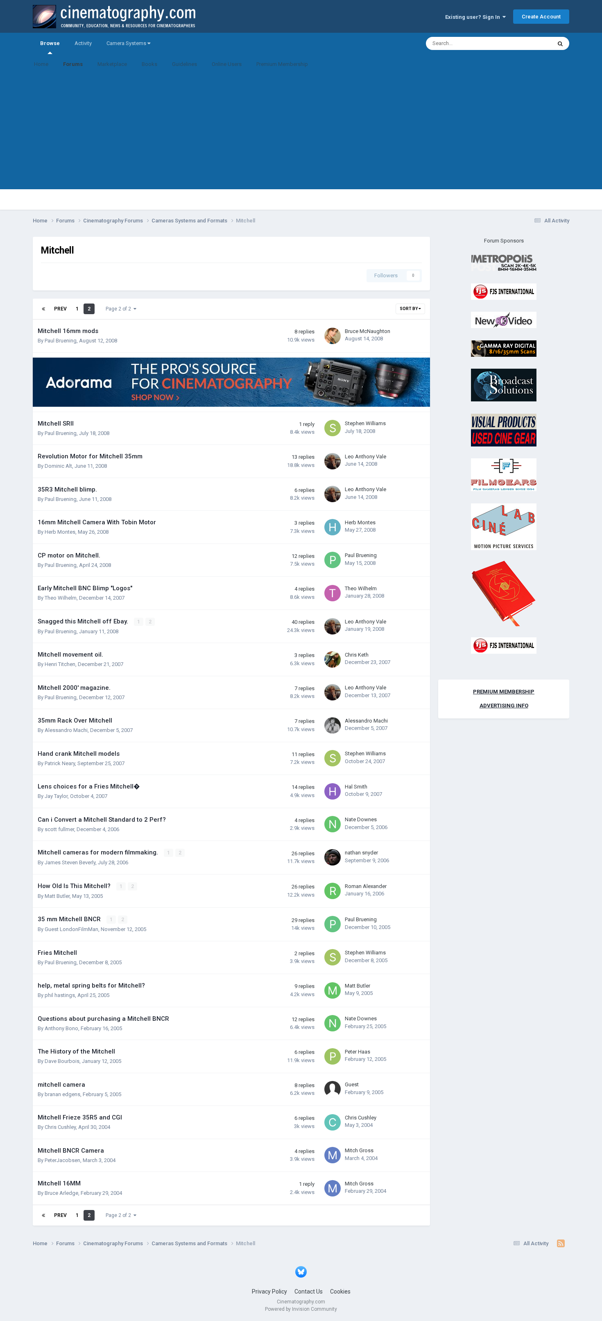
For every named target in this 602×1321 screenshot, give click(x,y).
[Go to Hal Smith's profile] (332, 791)
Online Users (227, 64)
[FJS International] (503, 291)
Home (41, 64)
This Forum (527, 43)
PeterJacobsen (62, 1160)
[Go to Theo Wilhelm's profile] (332, 593)
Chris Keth (357, 655)
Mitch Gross (359, 1150)
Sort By (409, 308)
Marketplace (112, 64)
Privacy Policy (269, 1291)
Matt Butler (57, 896)
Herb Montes (60, 532)
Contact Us (308, 1291)
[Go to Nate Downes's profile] (332, 824)
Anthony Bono (61, 1028)
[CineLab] (503, 526)
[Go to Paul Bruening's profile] (332, 560)
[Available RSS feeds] (560, 1243)
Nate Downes (361, 819)
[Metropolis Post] (503, 263)
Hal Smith (356, 787)
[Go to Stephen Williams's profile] (332, 428)
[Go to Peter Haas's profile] (332, 1056)
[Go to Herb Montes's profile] (332, 527)
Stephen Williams (365, 423)
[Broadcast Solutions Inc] (503, 385)
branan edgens (62, 1094)
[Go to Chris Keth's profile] (332, 659)
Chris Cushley (60, 1127)
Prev (60, 309)
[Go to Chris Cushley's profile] (332, 1122)
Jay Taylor (56, 796)
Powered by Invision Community (301, 1309)
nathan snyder (361, 853)
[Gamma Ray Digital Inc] (503, 348)
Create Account (541, 17)
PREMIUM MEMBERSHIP (503, 692)
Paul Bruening (61, 341)
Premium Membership (282, 64)
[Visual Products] (503, 429)
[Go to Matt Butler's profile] (332, 990)
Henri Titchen (60, 664)
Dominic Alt (58, 466)
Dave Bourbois (62, 1061)
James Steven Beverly (70, 862)
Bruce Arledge (61, 1193)
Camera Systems (126, 43)
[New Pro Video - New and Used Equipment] (503, 320)
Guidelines (184, 64)
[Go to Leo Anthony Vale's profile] (332, 461)
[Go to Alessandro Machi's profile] (332, 725)
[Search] (560, 43)
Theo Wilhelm (61, 598)
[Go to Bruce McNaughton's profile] (332, 336)
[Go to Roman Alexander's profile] (332, 891)
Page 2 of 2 (120, 309)
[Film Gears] (503, 474)
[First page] (43, 309)
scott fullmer (59, 829)
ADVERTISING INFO (504, 705)
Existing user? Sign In (473, 17)
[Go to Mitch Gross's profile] (332, 1155)
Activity (83, 43)
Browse (50, 43)
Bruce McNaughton (367, 331)
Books (149, 64)
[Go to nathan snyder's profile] (332, 857)
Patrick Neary (60, 763)
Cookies (340, 1291)
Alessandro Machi (66, 730)
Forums (73, 64)
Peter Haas (357, 1052)
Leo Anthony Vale (365, 456)
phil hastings (60, 995)
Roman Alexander (366, 886)
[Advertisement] (301, 132)
